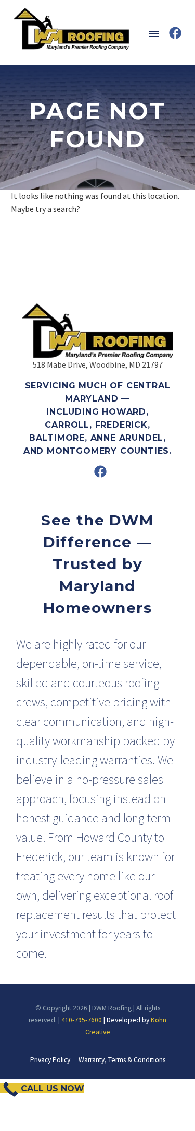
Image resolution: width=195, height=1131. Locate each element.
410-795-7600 (81, 1020)
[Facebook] (175, 33)
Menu (154, 34)
